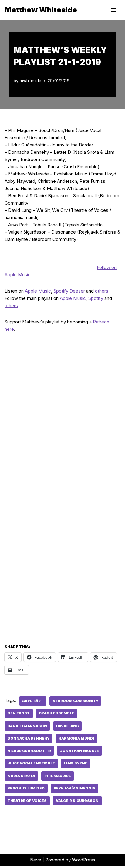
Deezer (77, 291)
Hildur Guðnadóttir (29, 751)
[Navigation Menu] (113, 10)
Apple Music (38, 291)
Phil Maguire (57, 776)
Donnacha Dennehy (28, 738)
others (101, 291)
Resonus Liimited (26, 788)
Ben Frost (19, 713)
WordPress (83, 860)
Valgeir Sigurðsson (77, 801)
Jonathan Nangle (79, 751)
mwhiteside (30, 80)
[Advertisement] (62, 571)
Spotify (60, 291)
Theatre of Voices (27, 801)
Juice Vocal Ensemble (31, 763)
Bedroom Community (75, 701)
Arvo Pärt (32, 701)
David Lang (67, 726)
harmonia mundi (76, 738)
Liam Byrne (75, 763)
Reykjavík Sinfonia (74, 788)
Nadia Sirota (21, 776)
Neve (35, 860)
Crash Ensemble (56, 713)
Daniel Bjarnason (27, 726)
